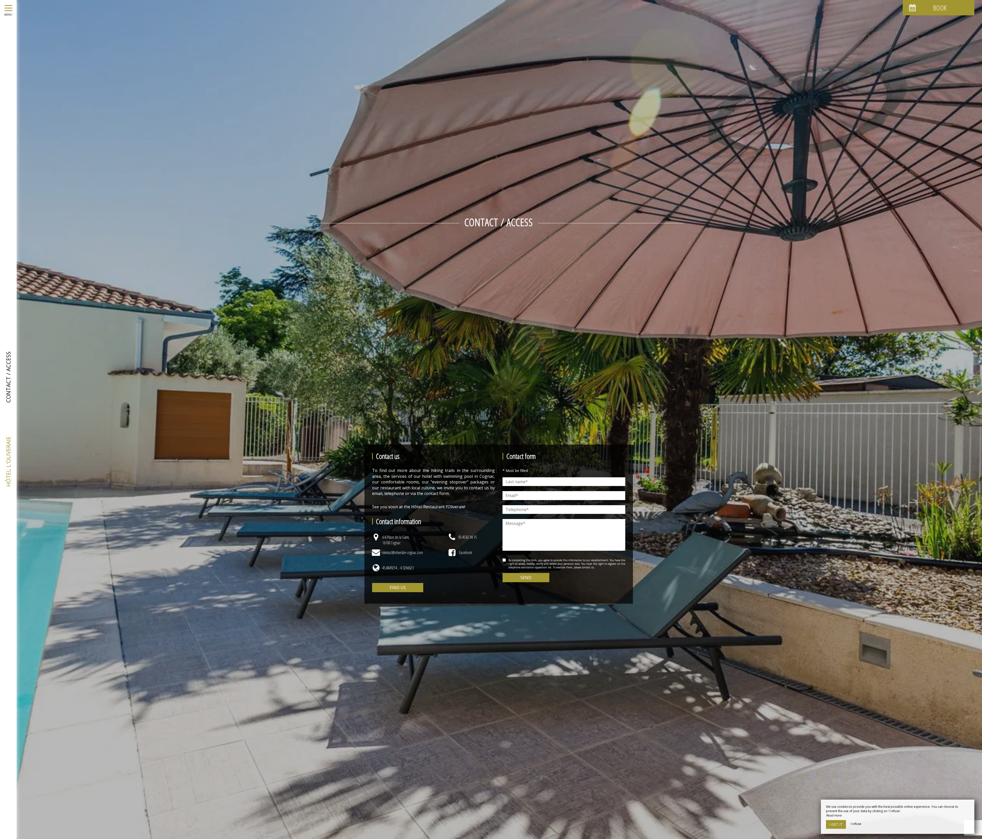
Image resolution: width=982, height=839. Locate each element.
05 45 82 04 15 (467, 537)
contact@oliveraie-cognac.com (402, 552)
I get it (836, 824)
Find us (398, 587)
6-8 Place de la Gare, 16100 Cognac (396, 540)
